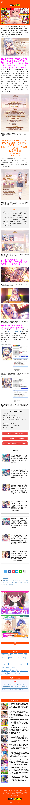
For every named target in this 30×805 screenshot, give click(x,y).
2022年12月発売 (6, 580)
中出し (13, 670)
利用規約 (10, 790)
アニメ (10, 664)
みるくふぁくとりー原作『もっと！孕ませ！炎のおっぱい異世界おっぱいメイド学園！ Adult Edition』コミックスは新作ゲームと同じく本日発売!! (19, 746)
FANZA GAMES (12, 657)
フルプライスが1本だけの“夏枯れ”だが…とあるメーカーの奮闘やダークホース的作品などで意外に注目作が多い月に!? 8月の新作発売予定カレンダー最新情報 (19, 714)
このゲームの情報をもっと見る (15, 433)
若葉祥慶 (11, 584)
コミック (4, 673)
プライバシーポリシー (18, 790)
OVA (26, 664)
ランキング (4, 657)
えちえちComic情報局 (10, 793)
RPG (24, 657)
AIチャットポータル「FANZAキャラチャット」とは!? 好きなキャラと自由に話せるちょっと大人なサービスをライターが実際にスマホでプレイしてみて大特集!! (18, 722)
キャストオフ (21, 673)
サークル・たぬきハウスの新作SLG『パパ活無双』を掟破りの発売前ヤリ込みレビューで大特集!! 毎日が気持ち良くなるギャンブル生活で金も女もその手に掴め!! (19, 738)
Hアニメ (16, 664)
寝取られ (13, 667)
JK (13, 580)
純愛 (3, 667)
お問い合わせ (11, 792)
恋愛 (21, 582)
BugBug (20, 654)
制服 (16, 582)
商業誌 (7, 667)
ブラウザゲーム (21, 667)
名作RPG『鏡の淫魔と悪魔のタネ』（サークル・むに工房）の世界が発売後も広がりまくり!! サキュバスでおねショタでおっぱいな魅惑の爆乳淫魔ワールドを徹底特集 (19, 770)
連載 (3, 661)
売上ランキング (24, 670)
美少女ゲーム (5, 578)
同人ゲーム (13, 661)
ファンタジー (21, 661)
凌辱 (19, 657)
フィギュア (4, 664)
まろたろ (13, 582)
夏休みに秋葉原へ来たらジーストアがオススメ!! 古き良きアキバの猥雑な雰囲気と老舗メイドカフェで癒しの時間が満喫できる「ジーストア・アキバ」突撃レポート (19, 730)
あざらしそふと (17, 580)
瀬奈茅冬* (25, 582)
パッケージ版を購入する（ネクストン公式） (15, 443)
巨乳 (15, 654)
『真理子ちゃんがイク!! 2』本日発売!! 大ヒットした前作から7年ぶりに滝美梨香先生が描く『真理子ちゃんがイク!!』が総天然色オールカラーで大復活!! (19, 754)
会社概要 (5, 790)
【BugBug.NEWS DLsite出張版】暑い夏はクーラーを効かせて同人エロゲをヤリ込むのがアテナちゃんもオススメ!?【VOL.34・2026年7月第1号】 (19, 778)
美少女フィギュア (6, 670)
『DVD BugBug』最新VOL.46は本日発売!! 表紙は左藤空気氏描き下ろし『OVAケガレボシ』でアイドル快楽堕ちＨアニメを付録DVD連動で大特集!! (18, 762)
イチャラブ (7, 582)
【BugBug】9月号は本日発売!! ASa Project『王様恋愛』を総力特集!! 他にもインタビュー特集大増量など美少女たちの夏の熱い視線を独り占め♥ (18, 705)
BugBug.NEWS (19, 792)
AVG (11, 580)
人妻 (15, 673)
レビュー (10, 673)
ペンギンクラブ (20, 793)
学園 (19, 582)
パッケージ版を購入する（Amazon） (15, 438)
